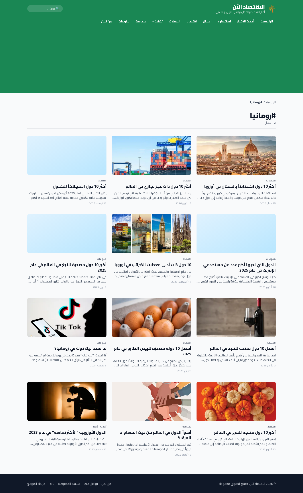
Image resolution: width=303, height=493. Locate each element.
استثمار (224, 21)
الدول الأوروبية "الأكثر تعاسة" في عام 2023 (67, 432)
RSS (51, 483)
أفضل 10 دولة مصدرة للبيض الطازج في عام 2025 (152, 351)
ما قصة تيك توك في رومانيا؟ (80, 348)
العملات (175, 21)
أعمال (207, 21)
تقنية (157, 21)
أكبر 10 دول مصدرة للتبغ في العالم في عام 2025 (68, 267)
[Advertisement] (151, 59)
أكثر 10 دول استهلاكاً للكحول (79, 186)
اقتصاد (192, 21)
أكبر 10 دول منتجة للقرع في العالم (245, 432)
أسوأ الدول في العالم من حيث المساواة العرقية (155, 435)
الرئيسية (266, 21)
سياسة (141, 21)
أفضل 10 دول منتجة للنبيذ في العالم (243, 348)
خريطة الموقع (36, 483)
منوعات (124, 21)
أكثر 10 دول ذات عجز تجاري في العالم (158, 186)
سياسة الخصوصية (69, 483)
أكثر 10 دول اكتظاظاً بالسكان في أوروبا (240, 186)
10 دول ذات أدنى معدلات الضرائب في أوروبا (152, 264)
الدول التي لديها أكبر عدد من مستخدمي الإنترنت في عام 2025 (239, 267)
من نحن (106, 21)
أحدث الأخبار (245, 21)
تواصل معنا (91, 483)
